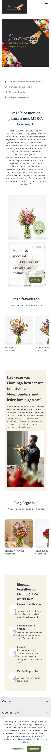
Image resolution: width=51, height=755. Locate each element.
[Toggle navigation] (46, 4)
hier (19, 727)
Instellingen (18, 748)
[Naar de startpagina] (14, 7)
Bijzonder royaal (14, 550)
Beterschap (11, 347)
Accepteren (33, 748)
